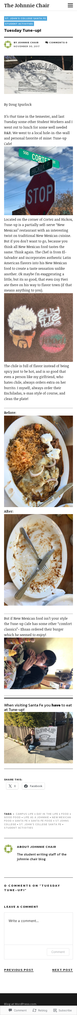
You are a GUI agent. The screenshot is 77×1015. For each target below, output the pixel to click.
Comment (58, 952)
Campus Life (25, 814)
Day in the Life (47, 814)
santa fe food (41, 821)
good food (12, 817)
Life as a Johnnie (36, 817)
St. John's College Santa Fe (25, 18)
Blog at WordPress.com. (20, 1004)
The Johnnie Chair (26, 5)
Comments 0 (58, 42)
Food (65, 814)
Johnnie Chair (28, 42)
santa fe (21, 821)
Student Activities (19, 23)
